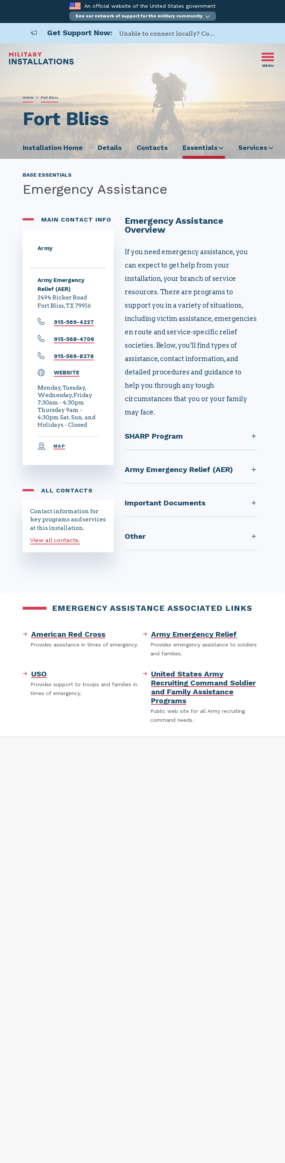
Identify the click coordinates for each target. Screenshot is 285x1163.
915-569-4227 (74, 322)
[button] (142, 16)
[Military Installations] (41, 62)
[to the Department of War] (74, 6)
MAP (59, 446)
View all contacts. (55, 540)
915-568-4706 (74, 339)
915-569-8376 (74, 356)
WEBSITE (66, 372)
